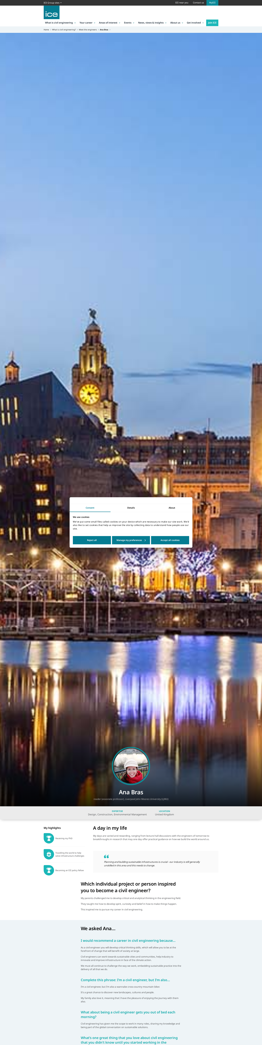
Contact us (198, 2)
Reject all (92, 540)
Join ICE (212, 22)
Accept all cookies (170, 540)
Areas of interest (108, 22)
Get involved (194, 22)
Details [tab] (131, 507)
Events (127, 22)
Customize (131, 540)
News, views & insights (151, 22)
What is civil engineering (59, 22)
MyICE (212, 2)
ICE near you (181, 2)
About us (175, 22)
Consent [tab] (90, 507)
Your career (86, 22)
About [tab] (172, 507)
